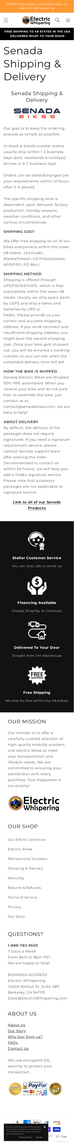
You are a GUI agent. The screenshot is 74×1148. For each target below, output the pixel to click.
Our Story (16, 916)
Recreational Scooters (27, 859)
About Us (16, 1025)
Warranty (16, 878)
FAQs (13, 1043)
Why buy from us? (25, 1037)
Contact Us (18, 1048)
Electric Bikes (20, 849)
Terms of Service (22, 897)
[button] (6, 20)
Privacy (14, 907)
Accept (39, 1137)
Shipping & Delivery (25, 868)
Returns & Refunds (24, 888)
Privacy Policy (25, 1137)
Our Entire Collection (27, 840)
